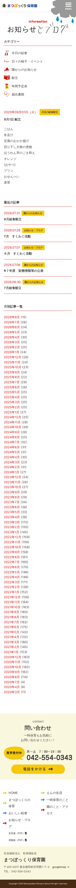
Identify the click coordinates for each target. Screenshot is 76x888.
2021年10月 (12, 607)
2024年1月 (11, 472)
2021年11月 (12, 602)
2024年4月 (12, 457)
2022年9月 (12, 552)
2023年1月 (11, 532)
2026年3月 (12, 342)
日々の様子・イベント (27, 61)
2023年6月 (12, 507)
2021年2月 (11, 647)
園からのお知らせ (24, 69)
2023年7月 (12, 502)
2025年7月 (12, 382)
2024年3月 (12, 462)
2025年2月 (12, 407)
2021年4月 (11, 637)
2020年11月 (12, 662)
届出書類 (18, 94)
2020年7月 (12, 682)
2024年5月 (12, 452)
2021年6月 (11, 627)
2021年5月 (11, 632)
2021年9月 (11, 612)
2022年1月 (11, 592)
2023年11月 (12, 482)
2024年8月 (12, 437)
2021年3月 (11, 642)
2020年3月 (12, 692)
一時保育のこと (57, 800)
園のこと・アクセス (57, 810)
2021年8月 (11, 617)
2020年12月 (12, 657)
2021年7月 (11, 622)
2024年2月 (12, 467)
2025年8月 (12, 377)
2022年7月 (12, 562)
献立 (15, 78)
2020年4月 (12, 687)
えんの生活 (54, 793)
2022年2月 (12, 587)
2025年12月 (12, 357)
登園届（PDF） (17, 840)
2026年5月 (12, 332)
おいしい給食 (18, 813)
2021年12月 (12, 597)
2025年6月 (12, 387)
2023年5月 (12, 512)
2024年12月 (12, 417)
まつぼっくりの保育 (19, 803)
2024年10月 (12, 427)
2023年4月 (12, 517)
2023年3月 (12, 522)
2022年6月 (12, 567)
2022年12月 (12, 537)
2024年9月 (12, 432)
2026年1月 (11, 352)
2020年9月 (12, 672)
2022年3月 (12, 582)
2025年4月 (12, 397)
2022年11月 (12, 542)
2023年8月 (12, 497)
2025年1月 (11, 412)
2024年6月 (12, 447)
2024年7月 (12, 442)
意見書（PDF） (17, 833)
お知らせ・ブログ (19, 823)
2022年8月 (12, 557)
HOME (13, 793)
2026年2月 (12, 347)
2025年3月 (12, 402)
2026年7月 (12, 322)
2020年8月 (12, 677)
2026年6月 (12, 327)
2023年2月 (12, 527)
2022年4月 (12, 577)
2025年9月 (12, 372)
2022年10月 (12, 547)
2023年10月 (12, 487)
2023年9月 (12, 492)
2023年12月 (12, 477)
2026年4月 (12, 337)
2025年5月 (12, 392)
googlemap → (60, 866)
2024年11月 (12, 422)
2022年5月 (12, 572)
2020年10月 (12, 667)
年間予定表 (19, 86)
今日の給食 (19, 53)
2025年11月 (12, 362)
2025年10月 (12, 367)
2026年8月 (12, 317)
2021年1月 (11, 652)
